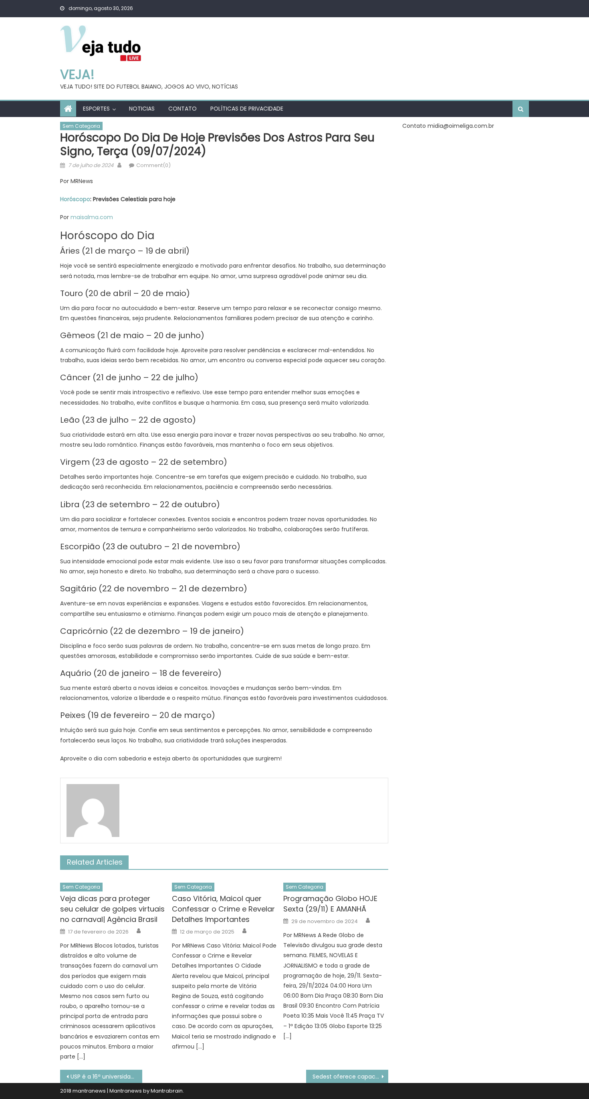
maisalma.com (92, 217)
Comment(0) (153, 165)
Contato (182, 109)
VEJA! (77, 74)
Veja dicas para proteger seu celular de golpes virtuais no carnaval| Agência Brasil (112, 908)
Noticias (142, 109)
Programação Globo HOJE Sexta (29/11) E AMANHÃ (330, 903)
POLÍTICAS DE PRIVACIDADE (246, 109)
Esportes (96, 109)
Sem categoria (81, 126)
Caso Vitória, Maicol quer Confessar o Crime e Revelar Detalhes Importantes (223, 908)
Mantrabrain (167, 1091)
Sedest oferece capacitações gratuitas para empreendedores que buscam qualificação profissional (350, 1077)
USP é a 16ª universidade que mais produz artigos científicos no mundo (106, 1077)
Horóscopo (75, 199)
